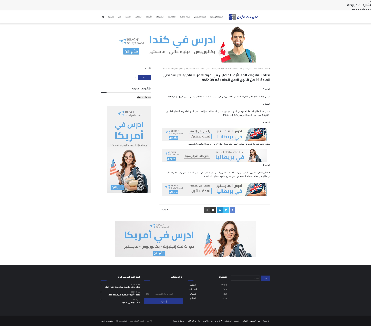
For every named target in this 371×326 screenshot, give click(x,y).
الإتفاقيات (172, 17)
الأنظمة (149, 17)
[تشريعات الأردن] (244, 16)
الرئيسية (111, 17)
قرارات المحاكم (200, 17)
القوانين (138, 17)
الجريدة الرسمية (216, 17)
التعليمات (159, 17)
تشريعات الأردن (107, 321)
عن (119, 17)
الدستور (128, 17)
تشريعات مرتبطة (144, 97)
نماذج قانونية (185, 17)
